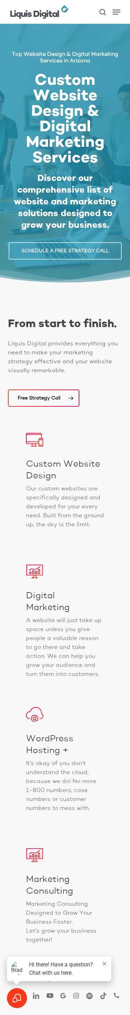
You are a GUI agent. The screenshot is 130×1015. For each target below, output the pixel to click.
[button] (116, 12)
